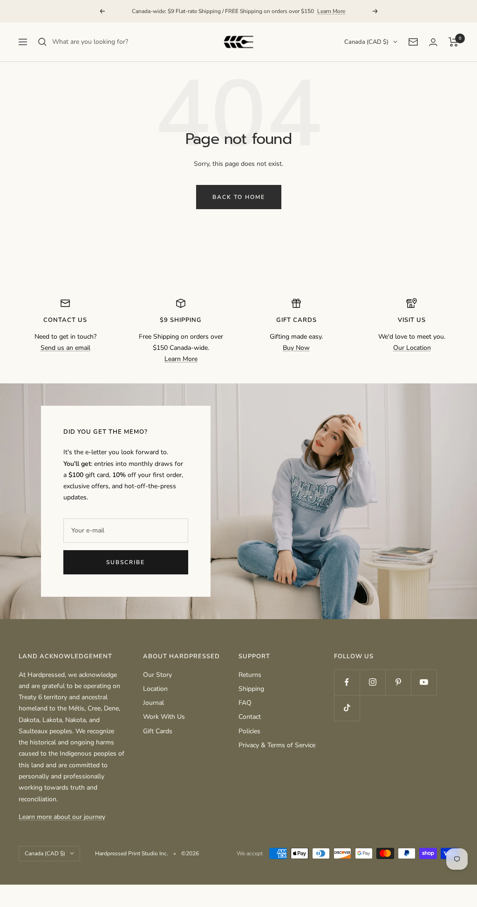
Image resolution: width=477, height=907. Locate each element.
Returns (249, 674)
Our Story (157, 674)
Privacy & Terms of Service (276, 745)
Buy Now (296, 347)
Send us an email (65, 347)
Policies (249, 731)
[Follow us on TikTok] (347, 708)
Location (155, 688)
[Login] (433, 42)
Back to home (238, 197)
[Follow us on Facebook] (347, 682)
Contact (249, 716)
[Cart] (453, 42)
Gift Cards (157, 731)
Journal (153, 702)
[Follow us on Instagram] (372, 682)
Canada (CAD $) (366, 42)
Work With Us (164, 716)
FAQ (245, 702)
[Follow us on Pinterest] (398, 682)
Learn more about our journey (62, 816)
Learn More (331, 11)
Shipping (251, 688)
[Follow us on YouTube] (423, 682)
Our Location (412, 347)
